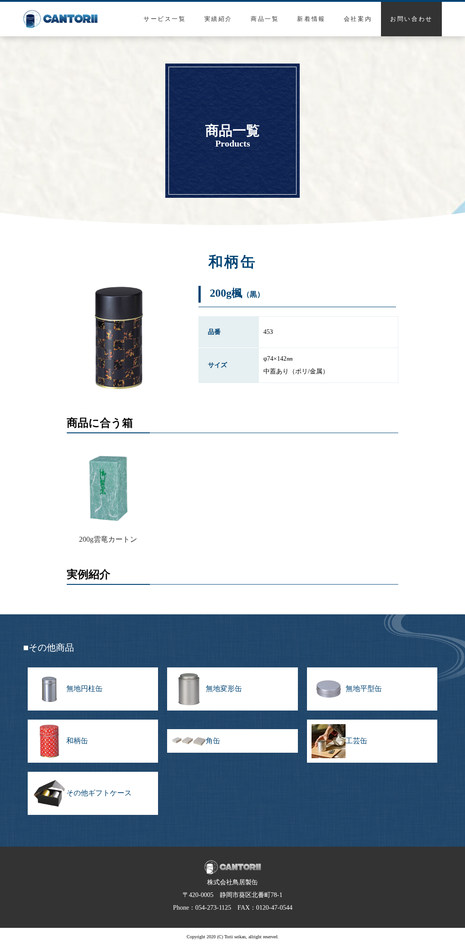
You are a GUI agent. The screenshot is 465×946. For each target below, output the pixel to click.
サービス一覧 (164, 18)
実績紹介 (218, 18)
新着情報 (311, 18)
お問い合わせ (411, 18)
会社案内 (358, 18)
